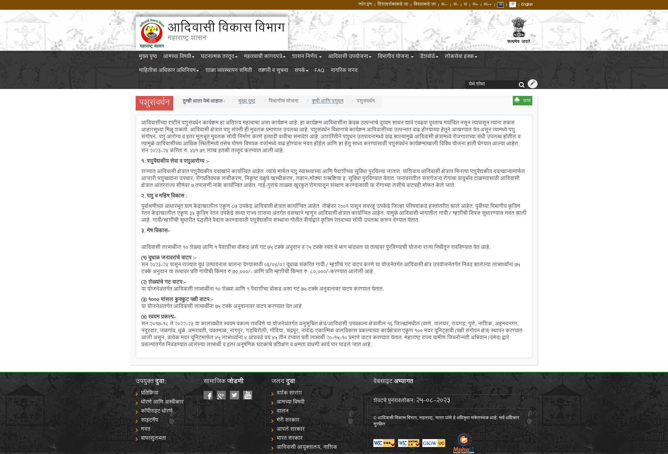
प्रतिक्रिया (149, 393)
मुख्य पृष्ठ (148, 58)
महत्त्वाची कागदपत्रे (263, 58)
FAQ (319, 71)
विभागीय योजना (394, 58)
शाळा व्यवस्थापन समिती (228, 71)
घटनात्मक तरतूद (217, 58)
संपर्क (299, 71)
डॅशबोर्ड (427, 58)
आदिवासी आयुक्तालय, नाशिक (307, 448)
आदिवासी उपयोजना (348, 58)
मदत (145, 429)
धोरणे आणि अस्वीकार (162, 402)
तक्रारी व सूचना (273, 71)
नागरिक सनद (344, 71)
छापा (527, 101)
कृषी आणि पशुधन (327, 102)
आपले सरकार (290, 429)
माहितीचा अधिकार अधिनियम (167, 71)
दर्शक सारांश (289, 393)
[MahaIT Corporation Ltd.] (460, 443)
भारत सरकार (289, 438)
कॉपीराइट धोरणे (157, 411)
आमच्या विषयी (177, 58)
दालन (282, 411)
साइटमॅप (149, 420)
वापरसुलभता (153, 438)
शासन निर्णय (305, 58)
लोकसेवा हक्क (459, 58)
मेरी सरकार (288, 420)
